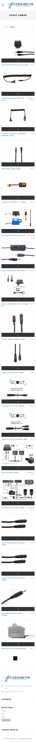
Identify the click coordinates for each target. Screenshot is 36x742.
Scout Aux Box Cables (10, 472)
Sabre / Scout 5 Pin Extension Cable (13, 579)
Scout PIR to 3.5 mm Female (13, 406)
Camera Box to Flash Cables (13, 508)
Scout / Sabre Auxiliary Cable (13, 339)
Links (3, 717)
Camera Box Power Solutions (13, 235)
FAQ (3, 714)
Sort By (6, 27)
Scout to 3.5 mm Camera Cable (14, 439)
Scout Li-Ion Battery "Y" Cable (14, 202)
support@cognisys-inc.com (14, 692)
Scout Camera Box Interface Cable (13, 544)
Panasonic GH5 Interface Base (14, 648)
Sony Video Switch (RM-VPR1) (13, 270)
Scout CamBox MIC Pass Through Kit (15, 305)
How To (4, 711)
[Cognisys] (20, 5)
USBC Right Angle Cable (11, 169)
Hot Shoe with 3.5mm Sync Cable (15, 65)
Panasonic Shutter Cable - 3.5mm (12, 614)
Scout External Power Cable (13, 372)
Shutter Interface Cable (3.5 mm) (13, 99)
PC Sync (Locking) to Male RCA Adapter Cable (14, 134)
